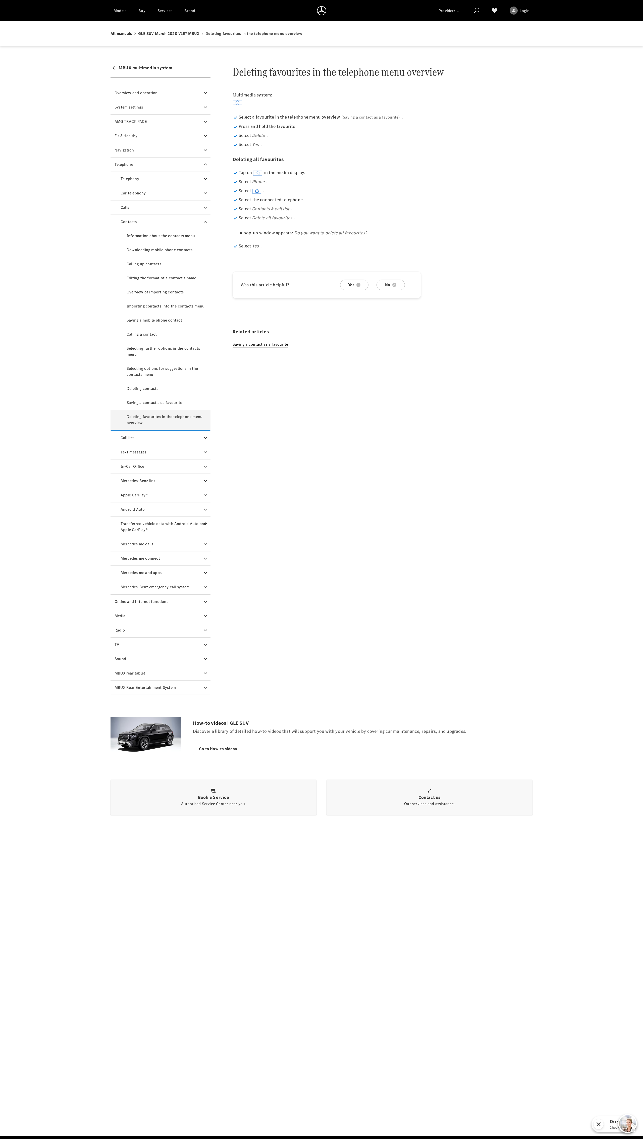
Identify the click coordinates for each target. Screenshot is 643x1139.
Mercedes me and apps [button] (141, 572)
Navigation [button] (124, 150)
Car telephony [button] (133, 193)
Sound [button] (120, 658)
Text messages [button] (133, 452)
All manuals (121, 33)
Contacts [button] (129, 221)
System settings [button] (129, 107)
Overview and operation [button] (136, 92)
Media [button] (120, 615)
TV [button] (117, 644)
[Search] (476, 11)
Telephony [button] (130, 178)
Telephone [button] (124, 164)
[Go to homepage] (321, 10)
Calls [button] (125, 207)
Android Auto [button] (133, 509)
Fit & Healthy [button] (126, 135)
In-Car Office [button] (132, 466)
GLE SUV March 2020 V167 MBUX (168, 33)
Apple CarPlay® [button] (134, 495)
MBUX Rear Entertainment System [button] (145, 687)
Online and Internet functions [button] (141, 601)
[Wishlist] (495, 11)
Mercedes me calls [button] (137, 544)
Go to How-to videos (218, 748)
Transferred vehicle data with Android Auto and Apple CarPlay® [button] (163, 526)
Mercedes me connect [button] (140, 558)
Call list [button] (127, 437)
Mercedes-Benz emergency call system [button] (155, 587)
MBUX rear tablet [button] (130, 673)
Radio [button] (120, 630)
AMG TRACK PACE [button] (131, 121)
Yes (351, 284)
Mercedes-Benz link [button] (138, 480)
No (387, 284)
